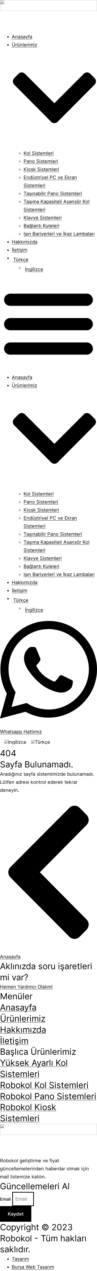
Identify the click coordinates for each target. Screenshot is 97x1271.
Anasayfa (22, 37)
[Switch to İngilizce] (15, 742)
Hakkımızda (24, 242)
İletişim (19, 250)
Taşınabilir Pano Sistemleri (53, 193)
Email (6, 1199)
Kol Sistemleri (39, 153)
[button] (48, 323)
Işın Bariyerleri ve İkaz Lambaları (59, 234)
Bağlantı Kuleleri (41, 226)
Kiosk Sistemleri (41, 169)
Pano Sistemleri (41, 161)
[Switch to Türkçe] (41, 742)
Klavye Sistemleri (43, 218)
